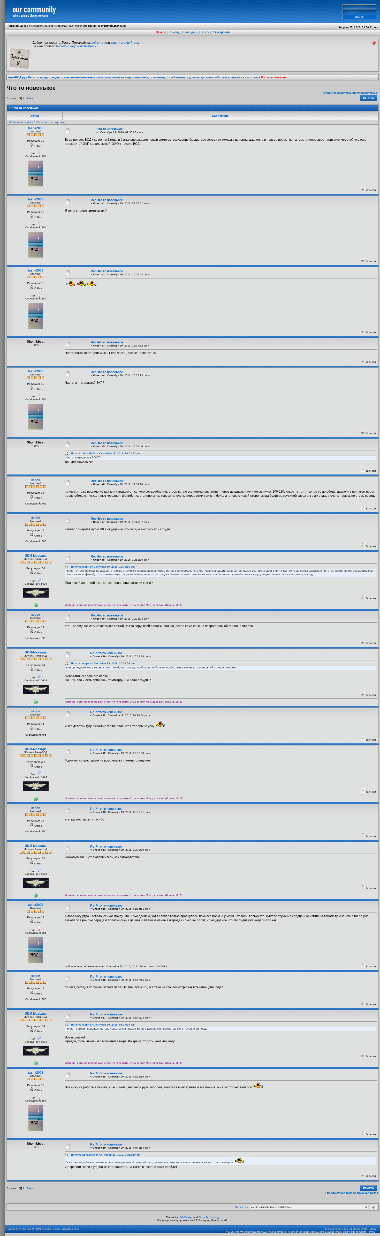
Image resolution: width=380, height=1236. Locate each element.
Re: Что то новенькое (107, 200)
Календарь (190, 32)
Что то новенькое (273, 77)
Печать (368, 97)
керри (35, 480)
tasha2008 (35, 128)
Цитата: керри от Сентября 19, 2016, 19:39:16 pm (103, 566)
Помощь (174, 32)
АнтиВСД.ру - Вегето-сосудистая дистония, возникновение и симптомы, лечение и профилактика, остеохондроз (89, 77)
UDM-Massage (36, 555)
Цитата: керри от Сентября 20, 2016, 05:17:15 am (103, 1024)
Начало (161, 32)
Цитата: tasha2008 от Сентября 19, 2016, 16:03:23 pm (105, 453)
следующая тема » (364, 92)
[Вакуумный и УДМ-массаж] (36, 606)
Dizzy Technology (209, 1217)
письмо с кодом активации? (76, 46)
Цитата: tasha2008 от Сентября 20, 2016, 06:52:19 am (105, 1154)
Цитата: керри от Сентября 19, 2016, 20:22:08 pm (103, 663)
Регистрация (221, 32)
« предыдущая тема (337, 92)
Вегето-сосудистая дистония (193, 77)
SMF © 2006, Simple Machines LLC (57, 1228)
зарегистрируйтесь (125, 42)
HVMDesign (186, 1217)
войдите (98, 42)
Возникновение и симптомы (237, 77)
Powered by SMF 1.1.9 (20, 1228)
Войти (205, 32)
